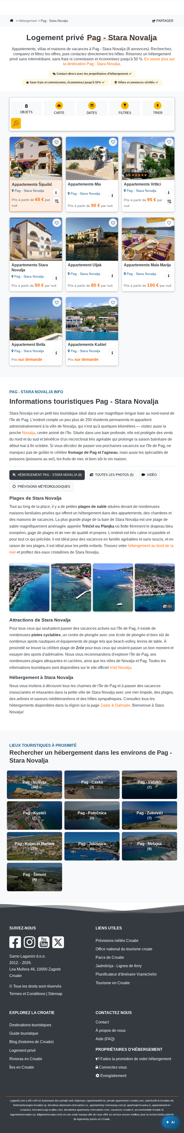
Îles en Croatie (21, 1067)
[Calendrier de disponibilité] (56, 200)
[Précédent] (15, 158)
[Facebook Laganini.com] (15, 942)
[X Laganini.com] (58, 942)
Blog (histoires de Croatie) (31, 1042)
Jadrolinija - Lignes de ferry (119, 966)
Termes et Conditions (27, 994)
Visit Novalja (120, 668)
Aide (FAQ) (105, 1039)
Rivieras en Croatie (25, 1059)
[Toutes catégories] (16, 123)
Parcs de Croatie (110, 957)
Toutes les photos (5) (113, 475)
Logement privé (22, 1050)
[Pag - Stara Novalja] (29, 587)
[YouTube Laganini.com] (43, 942)
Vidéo (151, 475)
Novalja (28, 433)
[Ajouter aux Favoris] (56, 142)
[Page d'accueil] (12, 21)
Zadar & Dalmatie (115, 705)
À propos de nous (111, 1030)
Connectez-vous (112, 1067)
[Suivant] (56, 158)
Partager (164, 21)
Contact (102, 1022)
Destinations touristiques (30, 1025)
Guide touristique (23, 1033)
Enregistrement (112, 1076)
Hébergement (27, 21)
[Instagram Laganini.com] (29, 942)
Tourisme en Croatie (113, 983)
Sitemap (55, 994)
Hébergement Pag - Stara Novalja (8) (49, 475)
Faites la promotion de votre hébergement (135, 1059)
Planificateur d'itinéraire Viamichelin (126, 974)
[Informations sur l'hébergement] (56, 192)
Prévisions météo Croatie (117, 941)
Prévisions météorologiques (43, 486)
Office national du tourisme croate (124, 949)
